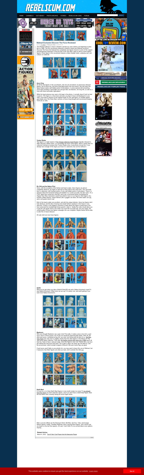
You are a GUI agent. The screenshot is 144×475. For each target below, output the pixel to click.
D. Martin (43, 44)
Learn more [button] (93, 471)
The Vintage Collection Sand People (67, 142)
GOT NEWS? (40, 16)
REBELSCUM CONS (75, 16)
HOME (21, 16)
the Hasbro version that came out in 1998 (73, 340)
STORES (63, 16)
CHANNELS (29, 16)
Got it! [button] (132, 471)
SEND (92, 437)
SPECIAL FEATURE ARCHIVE (110, 78)
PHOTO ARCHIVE (52, 16)
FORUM (86, 16)
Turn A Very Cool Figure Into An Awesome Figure (62, 434)
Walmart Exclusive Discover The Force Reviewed (56, 43)
